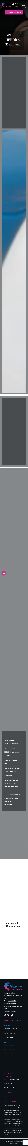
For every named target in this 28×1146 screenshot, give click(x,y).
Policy (16, 1143)
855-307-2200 (12, 1001)
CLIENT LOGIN (9, 1093)
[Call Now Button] (4, 573)
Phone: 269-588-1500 (10, 1011)
